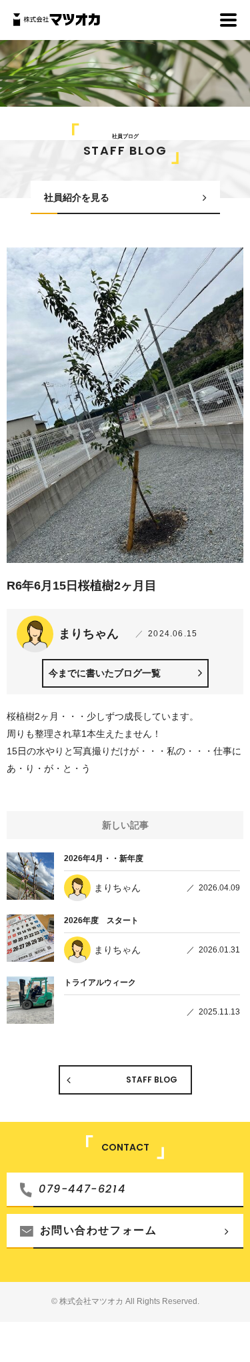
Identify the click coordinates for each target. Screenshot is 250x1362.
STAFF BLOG (151, 1079)
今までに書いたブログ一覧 (105, 673)
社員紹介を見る (76, 197)
